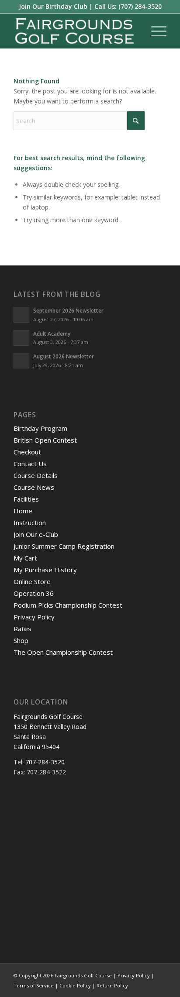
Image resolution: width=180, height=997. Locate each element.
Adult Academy (51, 333)
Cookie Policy (75, 985)
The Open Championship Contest (63, 652)
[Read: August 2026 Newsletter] (21, 360)
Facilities (26, 499)
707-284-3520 (45, 762)
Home (23, 510)
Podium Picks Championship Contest (68, 605)
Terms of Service (34, 985)
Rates (22, 628)
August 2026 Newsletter (63, 356)
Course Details (36, 475)
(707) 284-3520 (140, 6)
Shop (21, 640)
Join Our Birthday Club (53, 6)
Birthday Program (40, 428)
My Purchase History (45, 569)
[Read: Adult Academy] (21, 338)
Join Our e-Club (36, 534)
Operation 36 (34, 593)
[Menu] (154, 31)
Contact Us (30, 463)
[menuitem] (154, 31)
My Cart (25, 558)
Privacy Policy (34, 616)
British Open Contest (45, 440)
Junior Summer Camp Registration (64, 546)
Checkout (27, 451)
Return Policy (112, 985)
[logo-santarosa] (75, 31)
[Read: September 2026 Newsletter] (21, 315)
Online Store (32, 581)
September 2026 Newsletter (68, 310)
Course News (34, 487)
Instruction (30, 522)
